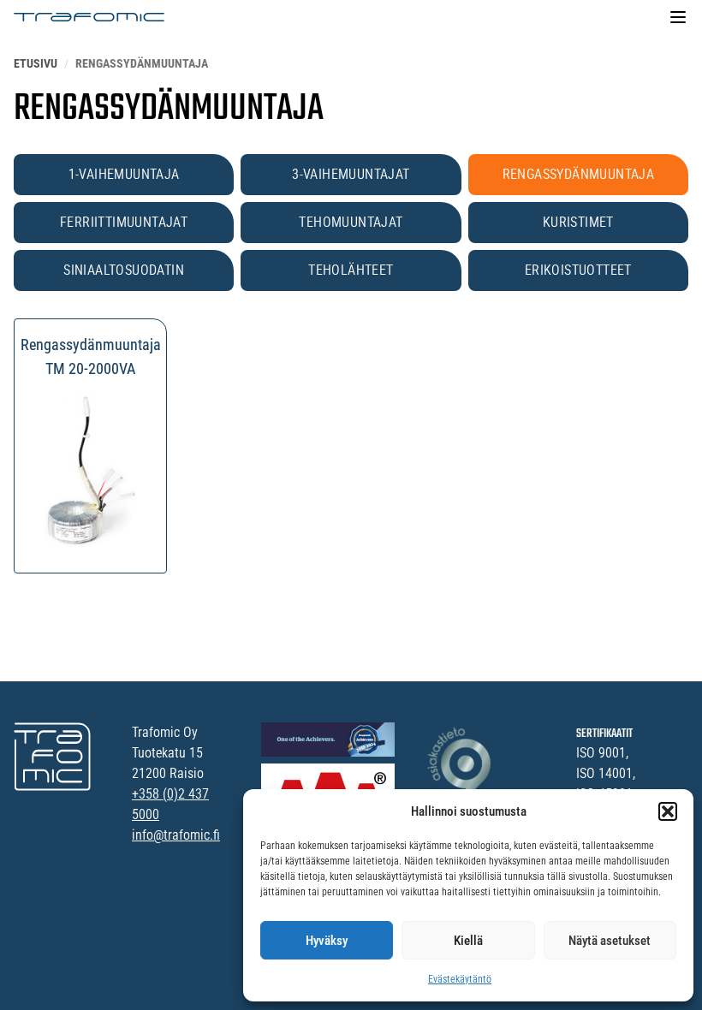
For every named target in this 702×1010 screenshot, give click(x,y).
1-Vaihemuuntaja (124, 174)
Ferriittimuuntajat (123, 222)
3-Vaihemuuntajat (350, 174)
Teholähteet (350, 270)
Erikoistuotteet (578, 270)
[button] (667, 811)
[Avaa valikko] (678, 17)
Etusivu (35, 63)
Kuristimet (578, 222)
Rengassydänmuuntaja (579, 174)
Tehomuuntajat (350, 222)
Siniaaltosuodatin (123, 270)
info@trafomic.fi (176, 835)
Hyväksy (327, 940)
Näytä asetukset (609, 940)
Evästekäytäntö (459, 979)
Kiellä (468, 940)
